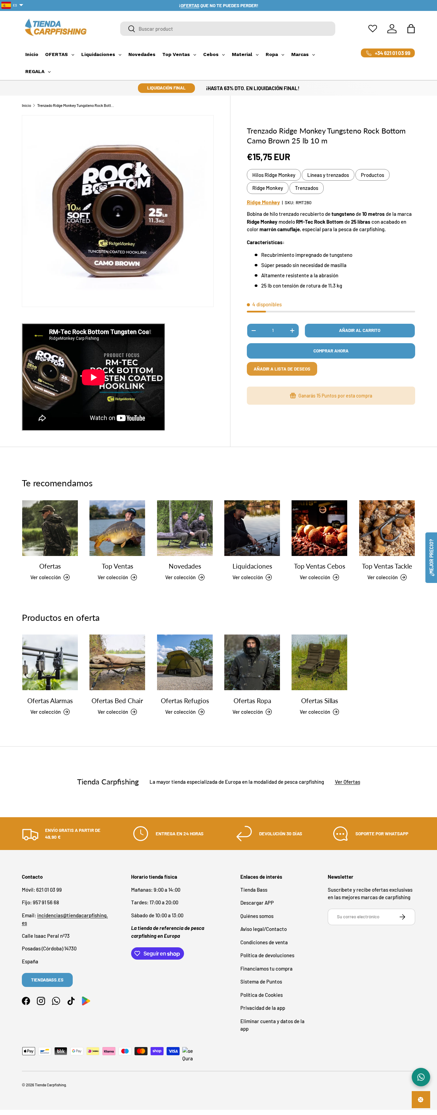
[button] (411, 28)
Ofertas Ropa (252, 701)
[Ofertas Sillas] (319, 662)
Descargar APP (257, 903)
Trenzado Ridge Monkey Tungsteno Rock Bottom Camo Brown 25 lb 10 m (75, 105)
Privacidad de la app (262, 1008)
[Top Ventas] (117, 528)
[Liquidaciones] (252, 528)
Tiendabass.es (47, 979)
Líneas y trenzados (328, 175)
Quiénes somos (256, 916)
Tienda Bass (253, 890)
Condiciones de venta (264, 942)
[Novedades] (185, 528)
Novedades (185, 566)
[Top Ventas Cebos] (319, 528)
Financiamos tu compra (266, 968)
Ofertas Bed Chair (117, 701)
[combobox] (227, 29)
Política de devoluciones (267, 955)
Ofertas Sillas (319, 701)
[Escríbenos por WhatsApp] (421, 1077)
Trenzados (306, 188)
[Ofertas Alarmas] (50, 662)
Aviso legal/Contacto (263, 929)
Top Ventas (117, 566)
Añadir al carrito (359, 330)
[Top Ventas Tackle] (387, 528)
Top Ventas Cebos (319, 566)
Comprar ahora (331, 350)
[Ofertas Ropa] (252, 662)
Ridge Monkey (267, 188)
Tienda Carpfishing (50, 1085)
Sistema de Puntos (261, 981)
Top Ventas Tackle (387, 566)
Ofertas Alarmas (50, 701)
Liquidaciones (252, 566)
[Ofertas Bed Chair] (117, 662)
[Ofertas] (50, 528)
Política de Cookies (261, 995)
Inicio (26, 105)
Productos (372, 175)
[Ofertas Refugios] (185, 662)
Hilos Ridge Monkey (273, 175)
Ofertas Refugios (185, 701)
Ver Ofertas (347, 782)
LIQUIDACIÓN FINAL (166, 87)
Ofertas (50, 566)
